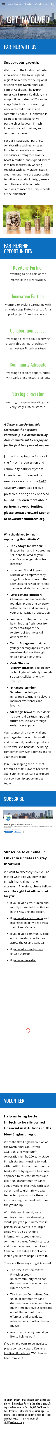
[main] (28, 19)
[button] (3, 4)
